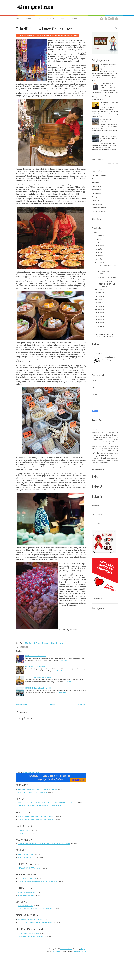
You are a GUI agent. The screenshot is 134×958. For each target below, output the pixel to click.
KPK (102, 446)
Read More (64, 660)
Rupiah (113, 456)
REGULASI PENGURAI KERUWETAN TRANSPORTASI (35, 909)
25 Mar (100, 246)
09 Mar (100, 309)
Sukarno (108, 460)
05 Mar (100, 323)
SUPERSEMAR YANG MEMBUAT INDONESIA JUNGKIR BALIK (38, 882)
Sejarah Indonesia (97, 208)
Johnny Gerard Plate (110, 441)
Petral (101, 453)
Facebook (29, 643)
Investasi (100, 441)
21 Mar (100, 256)
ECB (117, 437)
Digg (62, 643)
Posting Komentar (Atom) (31, 772)
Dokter (109, 437)
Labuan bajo (107, 446)
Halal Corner (95, 186)
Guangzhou (64, 35)
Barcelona (106, 433)
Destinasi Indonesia (98, 175)
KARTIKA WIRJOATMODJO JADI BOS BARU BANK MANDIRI (37, 789)
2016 (95, 232)
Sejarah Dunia (96, 204)
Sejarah (50, 19)
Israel (103, 441)
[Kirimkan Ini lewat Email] (21, 647)
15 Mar (100, 289)
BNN (113, 433)
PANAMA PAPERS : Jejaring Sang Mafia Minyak (109, 104)
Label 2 (97, 486)
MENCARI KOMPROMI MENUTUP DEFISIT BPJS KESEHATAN (106, 284)
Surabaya (94, 462)
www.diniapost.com (110, 357)
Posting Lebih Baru (22, 705)
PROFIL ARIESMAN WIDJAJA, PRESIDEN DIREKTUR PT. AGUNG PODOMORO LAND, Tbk (47, 803)
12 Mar (100, 299)
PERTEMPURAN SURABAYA (27, 879)
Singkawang (101, 460)
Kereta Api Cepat (96, 446)
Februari (99, 326)
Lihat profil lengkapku (107, 360)
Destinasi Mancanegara (53, 35)
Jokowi (99, 444)
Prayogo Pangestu (108, 453)
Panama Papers (111, 450)
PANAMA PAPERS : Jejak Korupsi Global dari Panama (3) (35, 820)
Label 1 (96, 476)
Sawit (116, 456)
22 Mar (100, 252)
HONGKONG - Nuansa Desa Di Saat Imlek (38, 688)
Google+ (46, 643)
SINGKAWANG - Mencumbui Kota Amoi (30, 919)
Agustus (99, 236)
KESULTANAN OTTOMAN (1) (27, 895)
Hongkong (94, 441)
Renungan (95, 197)
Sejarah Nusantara (97, 211)
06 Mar (100, 319)
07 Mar (100, 316)
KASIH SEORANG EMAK (26, 854)
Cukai (104, 435)
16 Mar (100, 262)
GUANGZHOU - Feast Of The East (44, 29)
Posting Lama (81, 705)
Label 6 (97, 344)
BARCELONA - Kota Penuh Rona (35, 666)
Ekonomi (28, 19)
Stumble (54, 643)
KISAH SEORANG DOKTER (26, 857)
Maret (98, 242)
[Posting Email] (17, 647)
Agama (39, 19)
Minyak (116, 446)
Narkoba (94, 451)
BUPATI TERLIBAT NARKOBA (107, 278)
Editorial (63, 19)
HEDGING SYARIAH (24, 830)
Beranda (52, 705)
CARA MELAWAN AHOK (25, 906)
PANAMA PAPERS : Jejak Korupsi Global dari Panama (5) (108, 138)
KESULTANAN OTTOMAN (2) (27, 892)
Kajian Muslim (96, 190)
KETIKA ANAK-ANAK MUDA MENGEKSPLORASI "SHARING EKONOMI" (40, 806)
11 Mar (100, 303)
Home (18, 19)
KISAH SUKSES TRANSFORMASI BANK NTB (32, 792)
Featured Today (100, 469)
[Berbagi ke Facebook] (27, 647)
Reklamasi (115, 453)
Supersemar (115, 460)
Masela (112, 446)
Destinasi (75, 19)
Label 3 (97, 496)
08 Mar (100, 313)
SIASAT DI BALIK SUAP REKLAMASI (107, 120)
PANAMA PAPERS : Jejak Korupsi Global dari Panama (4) (35, 817)
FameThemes (56, 951)
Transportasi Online (102, 462)
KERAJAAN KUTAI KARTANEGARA (29, 868)
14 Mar (100, 293)
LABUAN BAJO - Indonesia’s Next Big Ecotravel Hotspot (35, 923)
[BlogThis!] (23, 647)
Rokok (108, 456)
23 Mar (100, 249)
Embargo (101, 439)
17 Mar (100, 259)
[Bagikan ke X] (25, 647)
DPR (113, 437)
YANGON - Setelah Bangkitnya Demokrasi (38, 677)
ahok (94, 432)
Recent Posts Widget (113, 163)
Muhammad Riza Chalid (112, 448)
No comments (73, 35)
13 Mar (100, 296)
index (93, 469)
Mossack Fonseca (99, 448)
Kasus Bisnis (113, 444)
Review (94, 200)
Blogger (110, 336)
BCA (110, 433)
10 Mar (100, 306)
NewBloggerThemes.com (80, 951)
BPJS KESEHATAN (24, 833)
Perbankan (95, 193)
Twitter (37, 643)
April (98, 239)
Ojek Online (100, 451)
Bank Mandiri (99, 433)
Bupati (100, 435)
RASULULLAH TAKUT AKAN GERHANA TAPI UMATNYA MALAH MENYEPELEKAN (44, 844)
